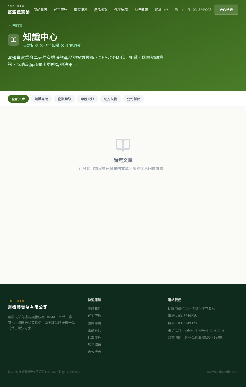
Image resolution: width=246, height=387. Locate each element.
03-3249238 (202, 9)
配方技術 (110, 98)
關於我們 (40, 9)
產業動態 (64, 98)
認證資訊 (87, 98)
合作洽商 (226, 9)
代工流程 (121, 9)
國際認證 (80, 9)
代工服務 (60, 9)
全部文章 (18, 98)
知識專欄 (41, 98)
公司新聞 (133, 98)
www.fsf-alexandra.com (222, 372)
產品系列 (101, 9)
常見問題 (141, 9)
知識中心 (161, 9)
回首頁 (17, 25)
